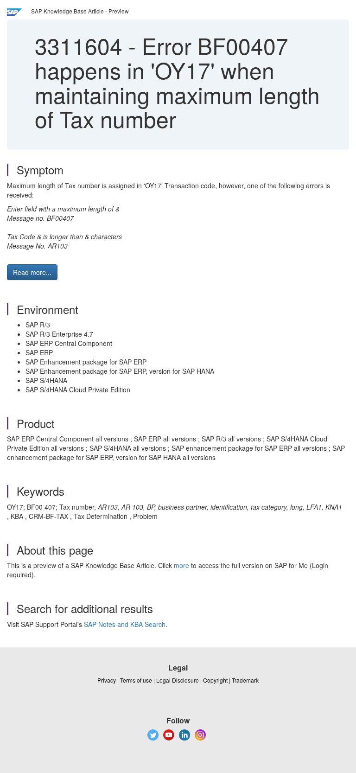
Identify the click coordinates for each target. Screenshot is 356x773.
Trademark (245, 680)
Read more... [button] (32, 272)
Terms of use (136, 680)
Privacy (106, 680)
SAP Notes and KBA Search (124, 624)
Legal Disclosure (177, 680)
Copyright (215, 680)
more (181, 565)
